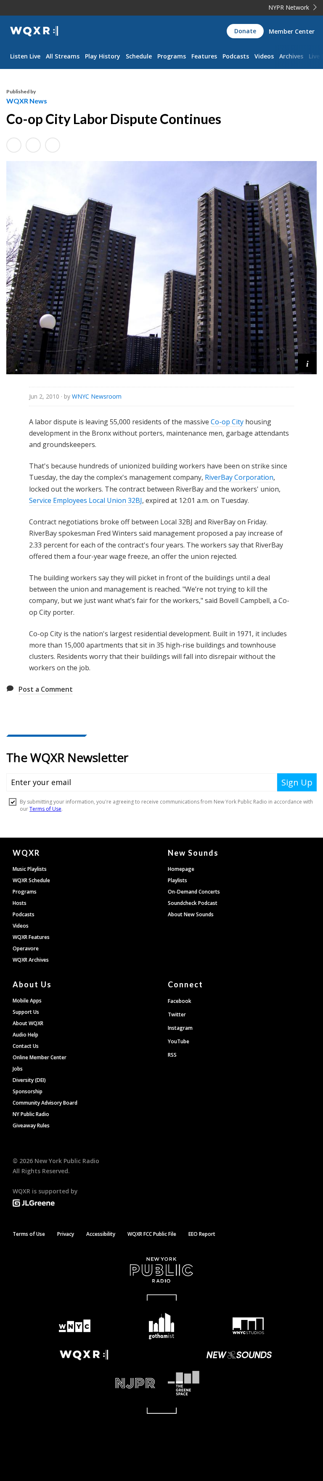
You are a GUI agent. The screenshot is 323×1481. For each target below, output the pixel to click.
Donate (245, 31)
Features (204, 56)
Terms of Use (29, 1234)
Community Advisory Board (45, 1102)
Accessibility (100, 1234)
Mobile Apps (27, 1000)
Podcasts (235, 56)
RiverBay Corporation (239, 477)
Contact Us (26, 1046)
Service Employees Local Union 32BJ (85, 500)
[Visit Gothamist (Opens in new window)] (161, 1326)
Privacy (65, 1234)
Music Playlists (30, 869)
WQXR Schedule (31, 880)
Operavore (26, 948)
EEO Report (201, 1234)
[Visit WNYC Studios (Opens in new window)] (248, 1325)
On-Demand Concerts (194, 891)
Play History (102, 56)
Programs (171, 56)
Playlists (177, 880)
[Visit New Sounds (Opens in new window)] (239, 1355)
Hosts (19, 903)
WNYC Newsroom (97, 396)
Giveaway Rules (31, 1125)
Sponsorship (27, 1091)
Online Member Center (39, 1057)
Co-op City (227, 421)
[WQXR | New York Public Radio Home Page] (34, 31)
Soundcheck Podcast (192, 903)
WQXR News (26, 101)
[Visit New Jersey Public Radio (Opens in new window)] (84, 1383)
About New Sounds (191, 914)
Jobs (18, 1068)
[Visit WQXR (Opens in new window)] (84, 1355)
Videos (264, 56)
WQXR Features (31, 937)
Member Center (292, 31)
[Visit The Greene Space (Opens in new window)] (239, 1383)
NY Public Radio (31, 1114)
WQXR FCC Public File (151, 1234)
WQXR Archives (31, 959)
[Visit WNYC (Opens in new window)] (74, 1326)
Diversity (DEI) (29, 1080)
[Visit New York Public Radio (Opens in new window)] (161, 1270)
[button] (307, 363)
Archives (291, 56)
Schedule (139, 56)
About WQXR (28, 1023)
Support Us (26, 1012)
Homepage (181, 869)
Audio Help (25, 1034)
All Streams (62, 56)
